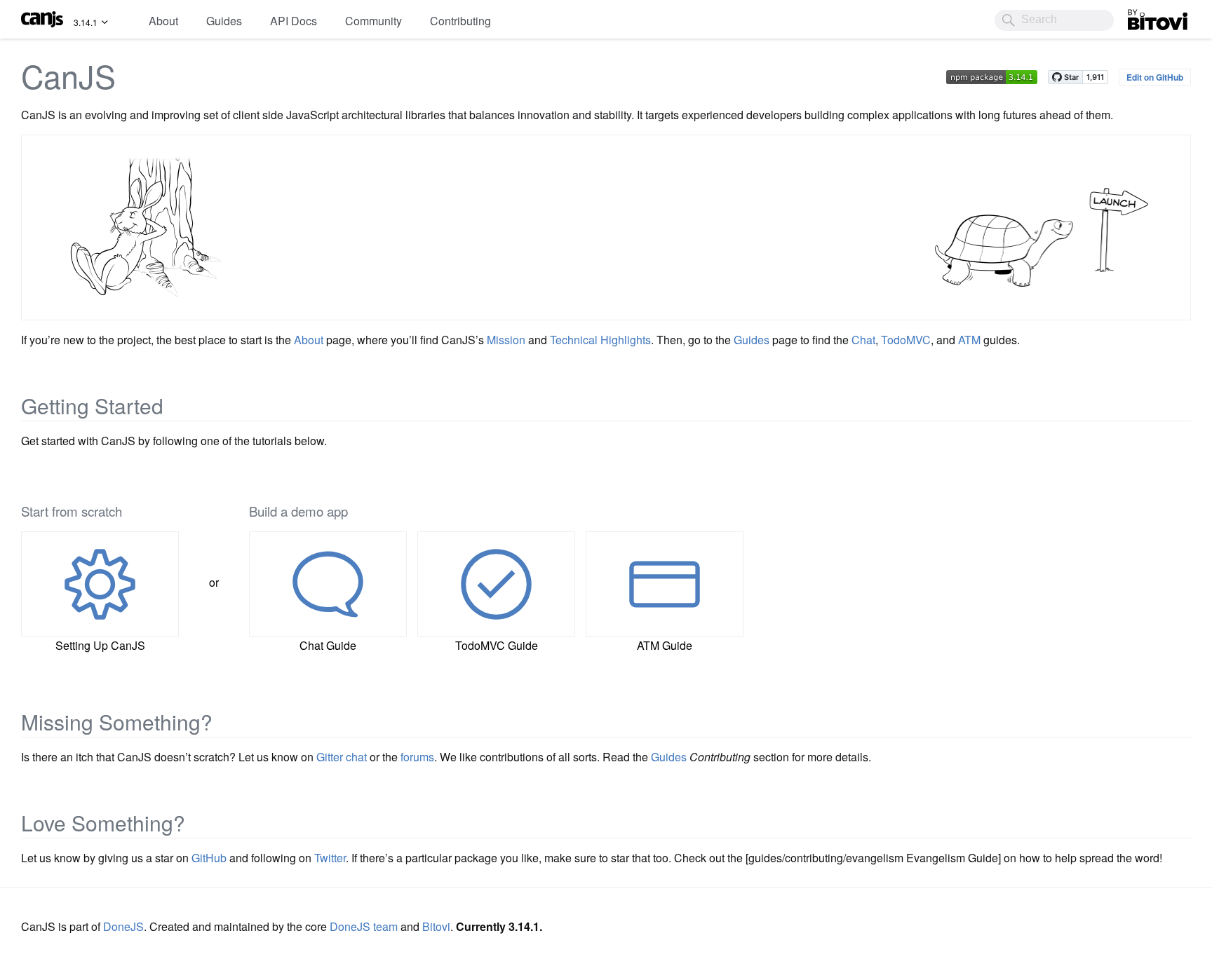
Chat (863, 340)
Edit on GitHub (1154, 77)
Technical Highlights (600, 340)
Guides (224, 21)
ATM (969, 340)
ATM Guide (664, 645)
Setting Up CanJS (100, 645)
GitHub (209, 858)
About (163, 21)
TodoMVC (906, 340)
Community (373, 21)
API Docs (293, 21)
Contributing (460, 21)
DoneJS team (364, 926)
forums (417, 757)
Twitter (330, 858)
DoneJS (123, 926)
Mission (506, 340)
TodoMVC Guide (496, 645)
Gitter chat (341, 757)
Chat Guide (327, 645)
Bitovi (1142, 16)
